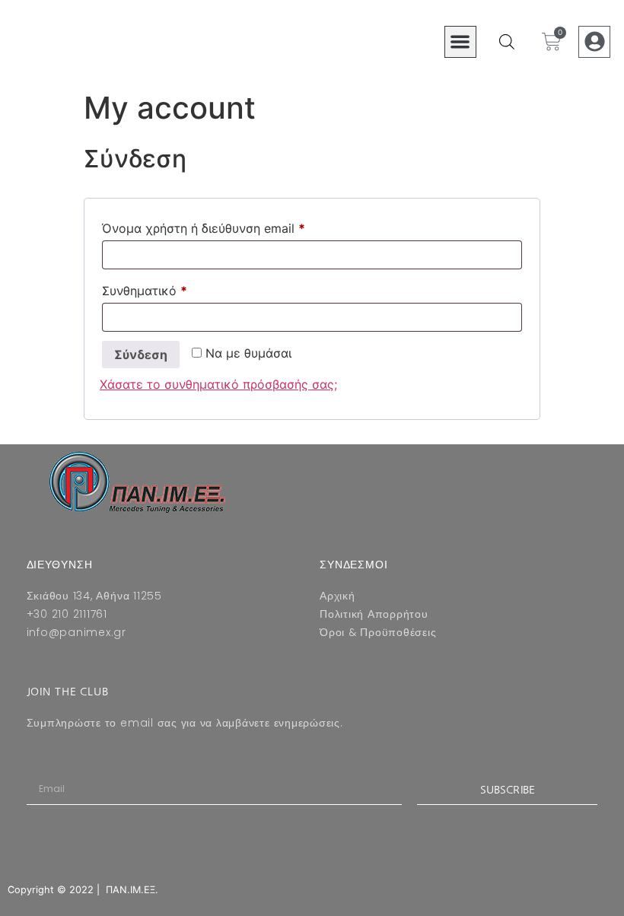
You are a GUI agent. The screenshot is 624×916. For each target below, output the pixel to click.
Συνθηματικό (174, 288)
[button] (460, 42)
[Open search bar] (506, 41)
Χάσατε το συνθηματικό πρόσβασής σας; (218, 384)
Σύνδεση (140, 354)
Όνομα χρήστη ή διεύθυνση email (233, 226)
